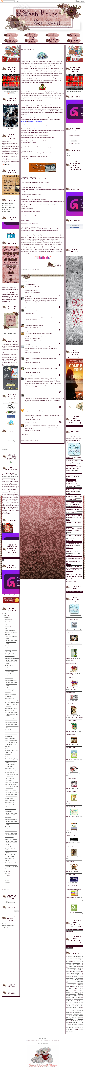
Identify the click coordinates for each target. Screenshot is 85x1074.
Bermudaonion (78, 912)
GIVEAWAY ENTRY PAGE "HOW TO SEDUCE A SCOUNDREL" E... (11, 762)
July (6, 628)
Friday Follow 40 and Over (72, 984)
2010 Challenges (69, 956)
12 (60, 422)
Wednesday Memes (78, 1025)
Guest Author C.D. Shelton (11, 722)
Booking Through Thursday (11, 654)
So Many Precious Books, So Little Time (73, 552)
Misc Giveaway (69, 999)
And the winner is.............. (10, 809)
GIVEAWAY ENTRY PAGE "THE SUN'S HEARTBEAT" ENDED (12, 714)
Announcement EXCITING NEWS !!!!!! (11, 851)
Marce (26, 296)
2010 (5, 885)
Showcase (74, 1010)
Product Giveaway (70, 1004)
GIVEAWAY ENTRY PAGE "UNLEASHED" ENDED (11, 795)
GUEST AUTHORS (6, 205)
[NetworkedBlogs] (74, 225)
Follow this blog (74, 227)
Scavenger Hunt (8, 811)
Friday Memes (8, 645)
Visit (5, 449)
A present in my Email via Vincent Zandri (11, 650)
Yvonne (27, 308)
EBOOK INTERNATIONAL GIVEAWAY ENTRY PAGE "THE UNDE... (11, 774)
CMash (67, 153)
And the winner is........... (10, 748)
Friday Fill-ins (71, 983)
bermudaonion (28, 323)
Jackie (26, 407)
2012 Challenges (76, 963)
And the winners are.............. (11, 839)
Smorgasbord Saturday (77, 1012)
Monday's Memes (9, 798)
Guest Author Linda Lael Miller (12, 658)
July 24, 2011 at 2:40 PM (32, 372)
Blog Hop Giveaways (72, 968)
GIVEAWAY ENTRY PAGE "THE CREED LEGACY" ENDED (11, 662)
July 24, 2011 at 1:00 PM (32, 352)
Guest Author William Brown (11, 770)
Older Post (61, 437)
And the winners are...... (10, 756)
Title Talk (75, 1020)
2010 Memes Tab (71, 958)
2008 (5, 889)
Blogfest (79, 968)
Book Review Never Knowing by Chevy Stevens (11, 855)
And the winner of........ (10, 676)
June (6, 871)
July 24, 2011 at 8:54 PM (32, 430)
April (6, 876)
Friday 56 (68, 981)
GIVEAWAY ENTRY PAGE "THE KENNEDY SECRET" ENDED (12, 823)
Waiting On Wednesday (72, 1024)
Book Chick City (74, 701)
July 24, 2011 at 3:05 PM (32, 389)
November (7, 619)
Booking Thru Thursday (73, 973)
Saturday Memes (77, 1007)
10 (60, 392)
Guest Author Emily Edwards (11, 700)
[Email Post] (37, 269)
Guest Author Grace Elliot (11, 734)
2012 (5, 613)
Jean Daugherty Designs (12, 595)
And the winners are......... (10, 790)
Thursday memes (9, 766)
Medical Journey (77, 995)
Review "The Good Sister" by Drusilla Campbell (11, 670)
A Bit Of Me (7, 634)
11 (60, 407)
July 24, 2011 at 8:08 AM (32, 292)
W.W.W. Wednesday (9, 665)
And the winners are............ (11, 698)
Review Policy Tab (79, 1005)
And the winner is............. (10, 694)
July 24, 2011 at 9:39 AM (32, 319)
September (7, 624)
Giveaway (69, 988)
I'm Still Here (8, 868)
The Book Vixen (74, 871)
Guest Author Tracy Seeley (11, 680)
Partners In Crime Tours (78, 1002)
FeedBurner (77, 143)
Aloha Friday (72, 966)
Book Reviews (76, 971)
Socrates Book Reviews (75, 463)
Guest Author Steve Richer (11, 819)
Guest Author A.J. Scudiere (11, 740)
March (7, 878)
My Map (68, 803)
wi (82, 1027)
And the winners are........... (11, 632)
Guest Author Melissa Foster (11, 863)
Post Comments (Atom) (32, 440)
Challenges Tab (68, 976)
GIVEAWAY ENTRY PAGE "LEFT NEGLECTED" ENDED (11, 642)
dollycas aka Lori (29, 331)
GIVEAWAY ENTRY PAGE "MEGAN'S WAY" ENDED (11, 865)
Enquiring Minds (79, 978)
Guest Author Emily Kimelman (12, 792)
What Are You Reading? (72, 1027)
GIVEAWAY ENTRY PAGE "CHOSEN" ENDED (11, 814)
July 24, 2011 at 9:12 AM (32, 304)
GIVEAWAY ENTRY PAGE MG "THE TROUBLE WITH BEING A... (12, 704)
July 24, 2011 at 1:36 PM (32, 362)
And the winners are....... (10, 648)
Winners (70, 1029)
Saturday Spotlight (69, 1009)
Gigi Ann (27, 376)
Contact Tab (75, 976)
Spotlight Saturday (69, 1014)
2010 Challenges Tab (78, 956)
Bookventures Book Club (70, 974)
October (7, 621)
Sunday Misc (76, 1014)
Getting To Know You (76, 986)
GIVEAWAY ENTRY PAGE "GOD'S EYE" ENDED (11, 743)
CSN (80, 976)
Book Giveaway (74, 969)
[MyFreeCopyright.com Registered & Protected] (42, 1041)
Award (81, 966)
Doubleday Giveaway (70, 978)
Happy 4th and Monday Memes (12, 849)
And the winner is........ (10, 668)
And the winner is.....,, (10, 656)
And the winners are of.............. (12, 732)
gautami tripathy (29, 284)
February (7, 880)
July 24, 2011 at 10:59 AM (33, 327)
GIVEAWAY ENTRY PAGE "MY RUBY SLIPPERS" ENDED (11, 684)
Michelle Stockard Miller (31, 423)
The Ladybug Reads (72, 505)
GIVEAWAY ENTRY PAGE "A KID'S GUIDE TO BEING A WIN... (11, 726)
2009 (5, 887)
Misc (79, 997)
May (6, 873)
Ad (66, 966)
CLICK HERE (10, 129)
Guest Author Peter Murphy (11, 831)
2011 (5, 615)
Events (68, 979)
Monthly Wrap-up (72, 1000)
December (7, 617)
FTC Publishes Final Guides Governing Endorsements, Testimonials (10, 476)
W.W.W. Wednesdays (77, 1022)
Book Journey (69, 525)
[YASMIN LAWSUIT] (42, 1072)
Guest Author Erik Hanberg (11, 804)
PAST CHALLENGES (7, 209)
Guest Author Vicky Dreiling (11, 759)
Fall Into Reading (76, 979)
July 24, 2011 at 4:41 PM (32, 419)
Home (42, 437)
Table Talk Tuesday (76, 1017)
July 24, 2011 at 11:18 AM (33, 340)
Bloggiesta (67, 969)
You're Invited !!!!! (9, 678)
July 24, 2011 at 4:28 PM (32, 404)
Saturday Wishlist (78, 1009)
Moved (4, 924)
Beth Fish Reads (77, 731)
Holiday (76, 992)
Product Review (79, 1004)
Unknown (68, 155)
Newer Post (23, 437)
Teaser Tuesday (8, 673)
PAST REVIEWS (6, 211)
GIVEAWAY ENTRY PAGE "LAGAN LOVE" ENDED (11, 834)
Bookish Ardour (74, 470)
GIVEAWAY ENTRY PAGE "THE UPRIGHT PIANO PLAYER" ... (11, 843)
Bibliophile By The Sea (71, 538)
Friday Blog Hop (78, 981)
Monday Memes (8, 687)
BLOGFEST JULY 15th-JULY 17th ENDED (11, 751)
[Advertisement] (9, 955)
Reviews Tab (69, 1007)
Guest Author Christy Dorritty (11, 782)
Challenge (79, 974)
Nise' (26, 344)
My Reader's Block (78, 629)
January (7, 882)
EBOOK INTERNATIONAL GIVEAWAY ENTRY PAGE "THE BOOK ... (11, 786)
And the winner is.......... (10, 829)
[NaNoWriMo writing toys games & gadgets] (74, 458)
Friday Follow (80, 983)
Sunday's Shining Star (10, 630)
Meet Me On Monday (71, 997)
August (7, 626)
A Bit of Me (76, 964)
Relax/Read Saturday (71, 1005)
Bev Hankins (28, 366)
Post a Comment (24, 434)
